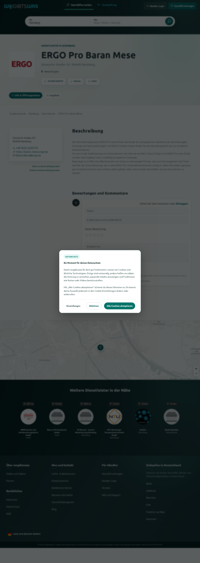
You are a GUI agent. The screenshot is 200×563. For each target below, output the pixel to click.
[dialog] (100, 281)
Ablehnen (94, 305)
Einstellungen (73, 305)
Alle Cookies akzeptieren (119, 305)
